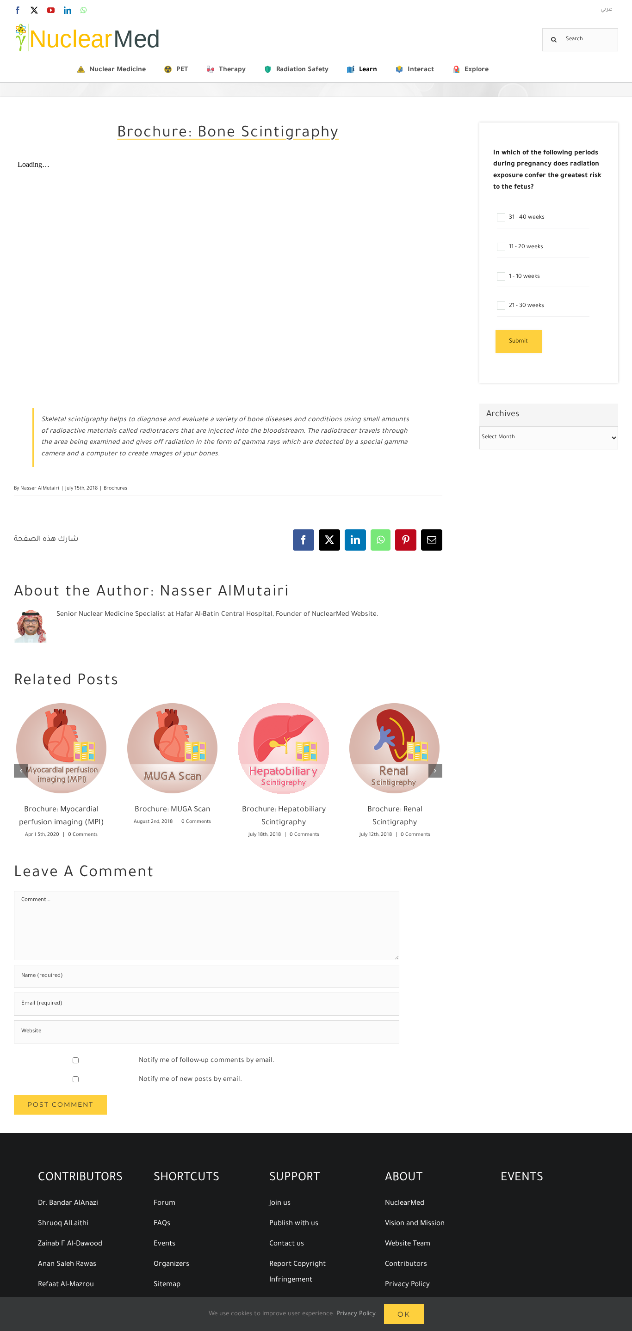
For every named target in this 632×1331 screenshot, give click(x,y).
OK (403, 1314)
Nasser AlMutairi (39, 488)
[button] (21, 771)
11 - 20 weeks (525, 247)
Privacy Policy (355, 1314)
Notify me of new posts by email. (190, 1080)
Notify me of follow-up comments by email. (206, 1061)
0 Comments (83, 835)
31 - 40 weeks (526, 218)
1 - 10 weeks (524, 277)
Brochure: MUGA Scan (173, 810)
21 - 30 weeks (526, 306)
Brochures (115, 488)
